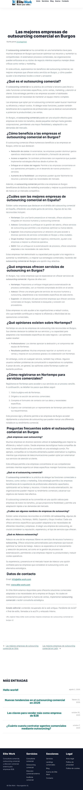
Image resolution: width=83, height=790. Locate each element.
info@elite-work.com (21, 579)
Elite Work (22, 3)
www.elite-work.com (20, 585)
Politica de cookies (73, 768)
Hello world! (10, 690)
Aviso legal (70, 759)
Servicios (49, 759)
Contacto (49, 778)
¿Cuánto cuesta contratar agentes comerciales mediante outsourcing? (36, 727)
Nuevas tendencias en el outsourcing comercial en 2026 (35, 701)
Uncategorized (21, 42)
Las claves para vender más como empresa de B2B (34, 714)
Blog (47, 768)
